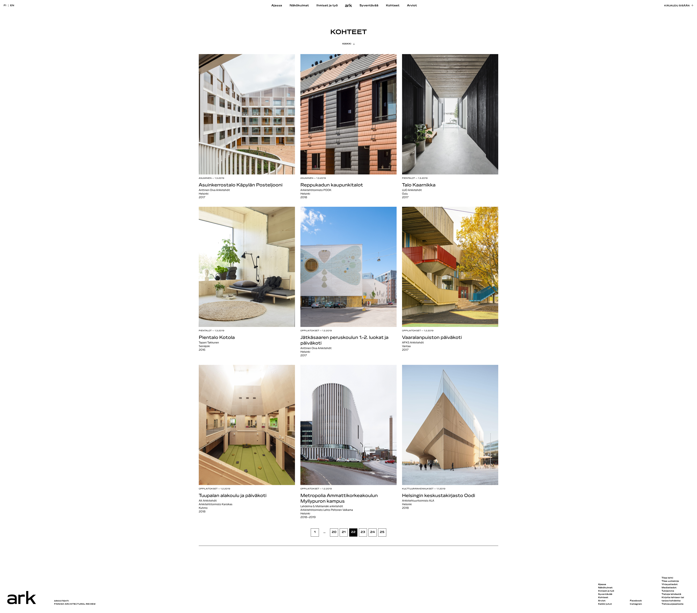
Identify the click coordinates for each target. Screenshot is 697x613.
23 (363, 532)
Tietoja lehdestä (671, 594)
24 (372, 532)
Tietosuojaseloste (673, 604)
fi (5, 5)
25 (382, 532)
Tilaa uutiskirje (670, 581)
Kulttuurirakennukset (417, 489)
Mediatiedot (669, 588)
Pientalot (408, 178)
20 (334, 532)
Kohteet (393, 5)
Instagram (636, 604)
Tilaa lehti (667, 578)
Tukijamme (668, 591)
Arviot (412, 5)
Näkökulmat (299, 5)
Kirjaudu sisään (677, 6)
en (12, 5)
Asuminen (205, 178)
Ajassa (276, 5)
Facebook (636, 601)
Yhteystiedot (670, 584)
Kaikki (346, 44)
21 (344, 532)
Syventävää (369, 5)
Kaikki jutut (605, 604)
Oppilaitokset (309, 331)
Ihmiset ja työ (327, 5)
